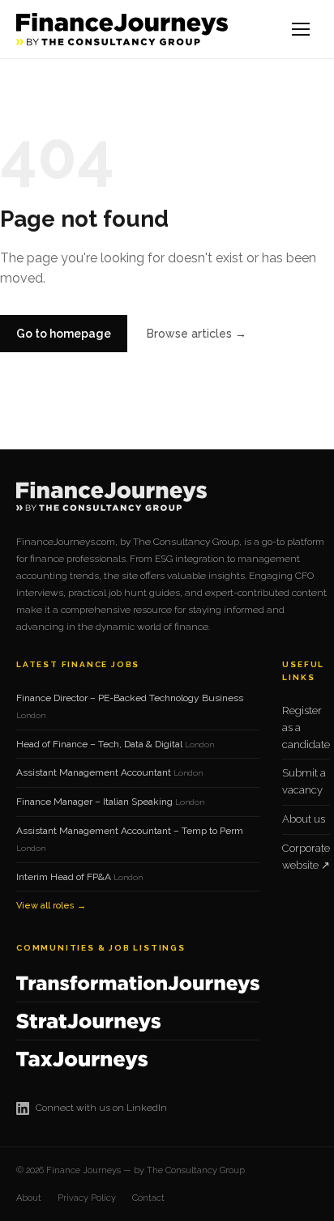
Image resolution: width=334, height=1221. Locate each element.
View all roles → (51, 905)
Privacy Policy (87, 1198)
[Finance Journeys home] (122, 29)
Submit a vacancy (304, 781)
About (28, 1198)
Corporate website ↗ (306, 856)
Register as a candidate (306, 727)
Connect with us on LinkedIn (101, 1107)
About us (303, 819)
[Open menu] (301, 29)
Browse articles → (196, 333)
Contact (148, 1198)
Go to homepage (63, 333)
